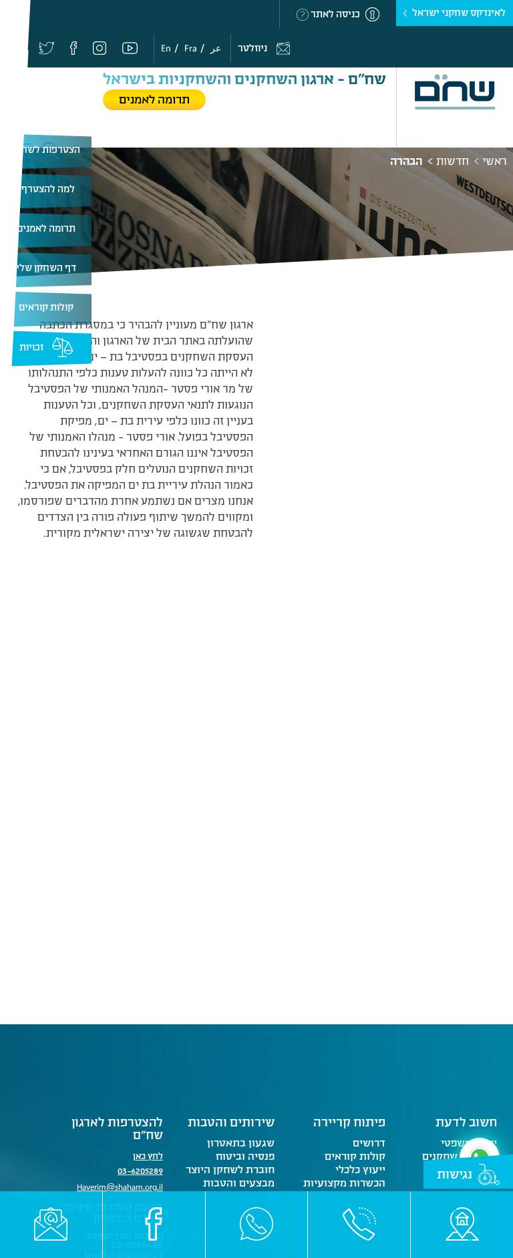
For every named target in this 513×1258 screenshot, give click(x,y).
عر (215, 48)
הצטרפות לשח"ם (45, 150)
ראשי (494, 161)
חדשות (452, 161)
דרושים (369, 1143)
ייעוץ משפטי (469, 1143)
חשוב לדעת (466, 1122)
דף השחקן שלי (46, 268)
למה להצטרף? (46, 189)
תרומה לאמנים (46, 228)
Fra (190, 48)
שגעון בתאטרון (241, 1143)
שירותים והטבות (231, 1122)
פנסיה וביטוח (245, 1156)
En (166, 48)
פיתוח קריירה (349, 1122)
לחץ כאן (148, 1156)
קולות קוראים (46, 307)
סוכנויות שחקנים (459, 1156)
